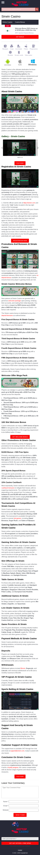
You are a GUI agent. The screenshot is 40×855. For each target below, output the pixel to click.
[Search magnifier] (37, 9)
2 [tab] (18, 157)
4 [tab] (21, 157)
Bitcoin (22, 668)
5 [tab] (22, 157)
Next (38, 148)
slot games (17, 518)
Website (5, 810)
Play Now (20, 163)
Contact (20, 850)
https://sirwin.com (29, 203)
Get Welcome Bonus (20, 437)
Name (5, 801)
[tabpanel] (19, 147)
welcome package (14, 301)
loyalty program (13, 767)
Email (5, 806)
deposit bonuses (7, 315)
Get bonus (20, 37)
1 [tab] (17, 157)
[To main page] (20, 3)
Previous (2, 148)
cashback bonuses (7, 488)
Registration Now (20, 240)
